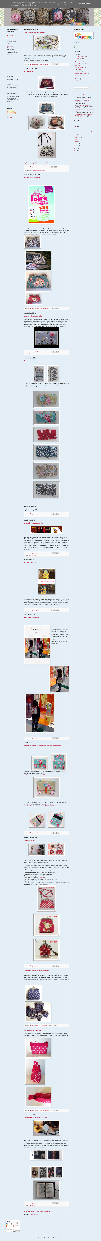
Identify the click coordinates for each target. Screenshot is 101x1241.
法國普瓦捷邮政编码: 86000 (38, 170)
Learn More (81, 4)
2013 (75, 153)
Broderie (77, 80)
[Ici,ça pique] (74, 47)
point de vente (32, 555)
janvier (77, 146)
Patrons (77, 79)
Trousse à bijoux (29, 361)
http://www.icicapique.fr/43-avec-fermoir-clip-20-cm (37, 163)
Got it (88, 4)
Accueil (37, 1211)
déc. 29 (78, 130)
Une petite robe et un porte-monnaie (36, 971)
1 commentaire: (43, 1025)
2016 (75, 126)
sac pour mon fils (30, 562)
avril (76, 139)
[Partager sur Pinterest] (58, 64)
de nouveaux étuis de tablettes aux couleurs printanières (43, 746)
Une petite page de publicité (33, 523)
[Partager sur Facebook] (57, 64)
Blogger (60, 1237)
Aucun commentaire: (45, 64)
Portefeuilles (78, 71)
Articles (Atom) (34, 1214)
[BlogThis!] (54, 64)
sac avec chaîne (29, 72)
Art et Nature (10, 46)
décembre (77, 128)
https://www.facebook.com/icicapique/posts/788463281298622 (40, 805)
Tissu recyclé (78, 77)
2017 (75, 124)
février (77, 143)
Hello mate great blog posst (82, 100)
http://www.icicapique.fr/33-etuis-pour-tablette (35, 774)
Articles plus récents (29, 1211)
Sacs (40, 169)
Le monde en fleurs (33, 169)
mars (76, 141)
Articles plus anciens (45, 1211)
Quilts (76, 54)
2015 (75, 148)
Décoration (78, 69)
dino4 (51, 1237)
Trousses (77, 65)
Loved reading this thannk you (82, 105)
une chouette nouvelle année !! (34, 32)
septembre (78, 137)
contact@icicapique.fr (12, 88)
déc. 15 (78, 134)
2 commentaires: (44, 166)
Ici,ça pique (76, 45)
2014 (75, 150)
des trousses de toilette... (32, 1030)
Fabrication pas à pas (80, 56)
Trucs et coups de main (81, 73)
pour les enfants (79, 67)
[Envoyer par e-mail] (52, 64)
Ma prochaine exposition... (33, 177)
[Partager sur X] (55, 64)
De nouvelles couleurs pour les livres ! (36, 1118)
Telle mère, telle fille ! (31, 617)
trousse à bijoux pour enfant (33, 316)
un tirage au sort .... (30, 840)
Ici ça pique (41, 877)
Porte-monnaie (79, 61)
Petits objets (32, 354)
